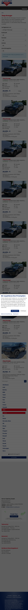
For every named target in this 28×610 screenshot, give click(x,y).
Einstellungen (23, 310)
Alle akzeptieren (15, 310)
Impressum (15, 314)
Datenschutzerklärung (6, 314)
